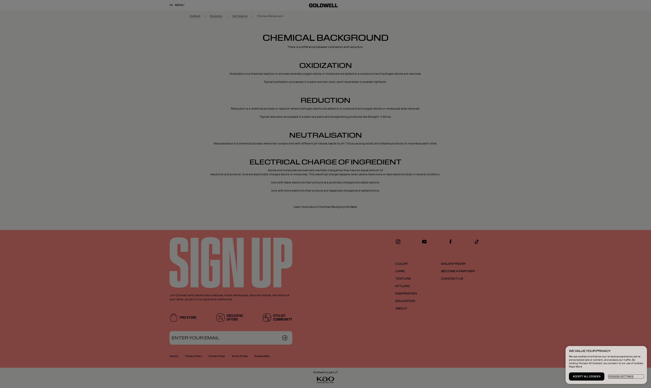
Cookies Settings (621, 376)
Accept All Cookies (586, 376)
